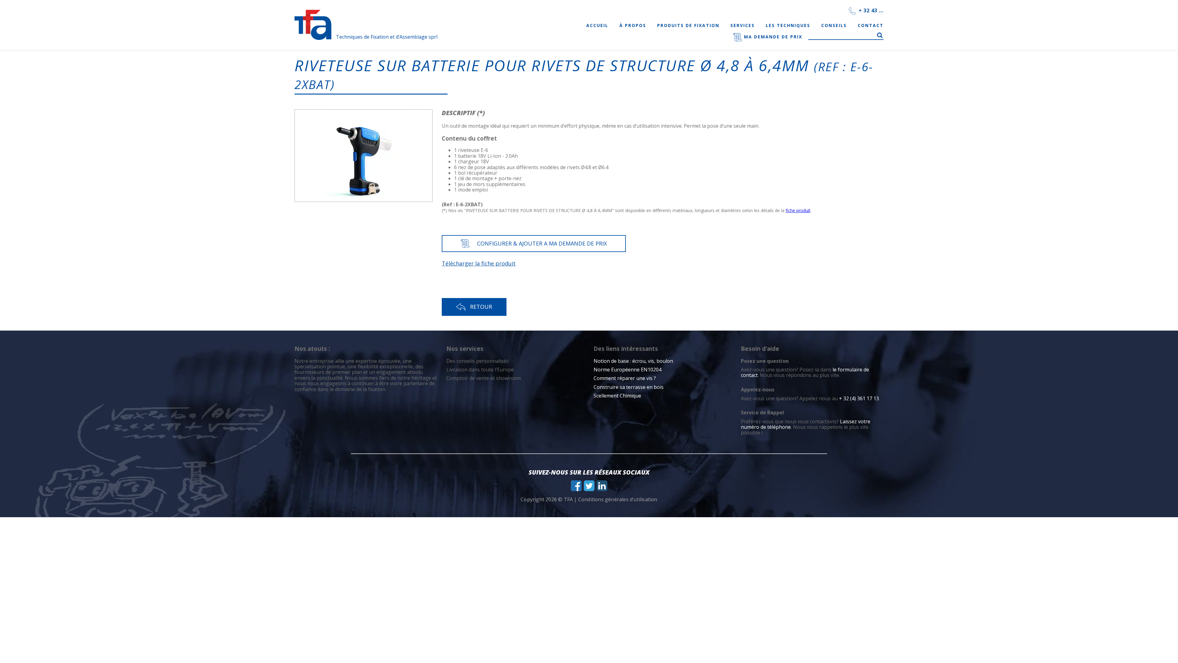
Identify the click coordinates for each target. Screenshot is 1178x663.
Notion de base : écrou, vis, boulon (633, 361)
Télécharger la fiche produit (479, 263)
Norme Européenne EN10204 (627, 369)
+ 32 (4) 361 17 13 (859, 398)
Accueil (597, 25)
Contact (871, 25)
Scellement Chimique (617, 395)
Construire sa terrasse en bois (629, 387)
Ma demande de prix (772, 37)
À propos (632, 25)
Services (742, 25)
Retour (481, 306)
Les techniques (788, 25)
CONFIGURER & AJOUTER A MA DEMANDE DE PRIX (542, 243)
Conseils (834, 25)
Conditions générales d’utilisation (617, 499)
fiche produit (798, 210)
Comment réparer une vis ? (625, 378)
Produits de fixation (688, 25)
